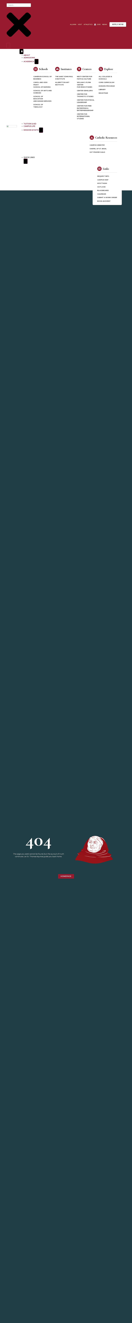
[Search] (8, 45)
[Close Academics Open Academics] (36, 61)
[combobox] (19, 5)
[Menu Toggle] (21, 51)
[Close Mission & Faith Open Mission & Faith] (41, 130)
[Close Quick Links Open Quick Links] (26, 161)
